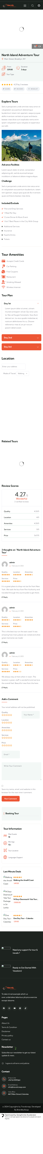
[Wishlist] (34, 449)
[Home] (10, 6)
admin (12, 562)
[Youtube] (14, 1008)
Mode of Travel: (9, 373)
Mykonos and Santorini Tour (21, 461)
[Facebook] (4, 1008)
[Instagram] (9, 1008)
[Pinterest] (20, 1008)
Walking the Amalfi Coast (23, 880)
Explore (30, 476)
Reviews (19, 89)
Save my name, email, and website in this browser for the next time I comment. (19, 791)
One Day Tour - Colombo (23, 918)
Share (7, 89)
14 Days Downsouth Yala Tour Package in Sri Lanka (25, 899)
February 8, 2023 (18, 566)
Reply (6, 597)
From (12, 469)
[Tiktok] (25, 1008)
